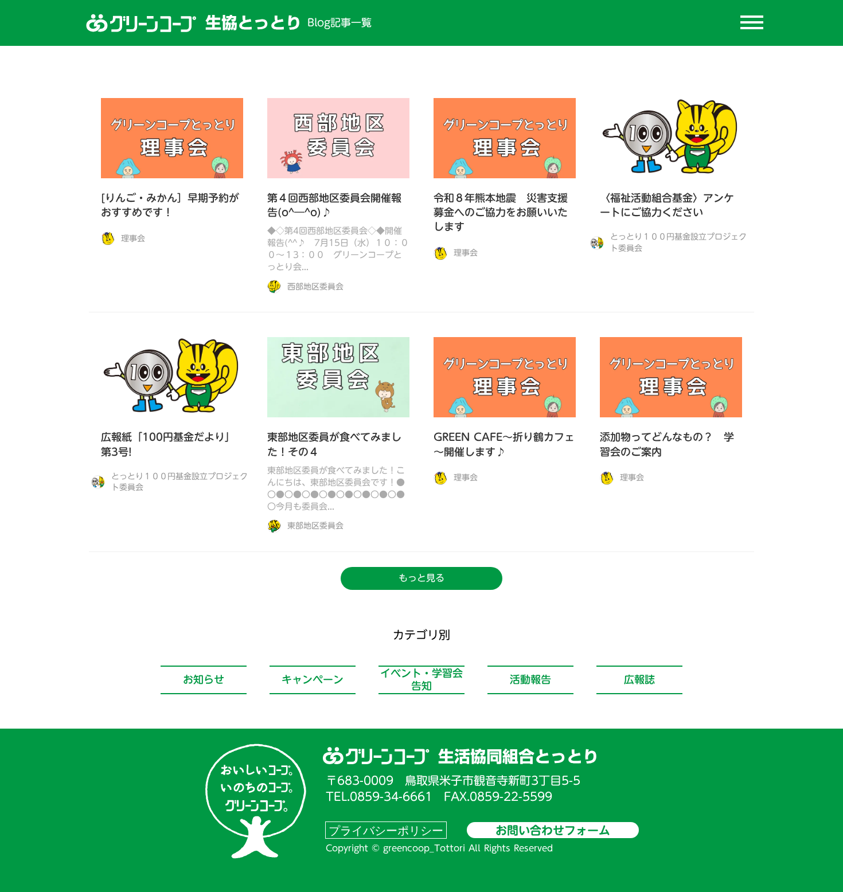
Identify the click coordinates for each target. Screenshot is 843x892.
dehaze (752, 23)
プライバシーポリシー (386, 830)
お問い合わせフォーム (552, 830)
